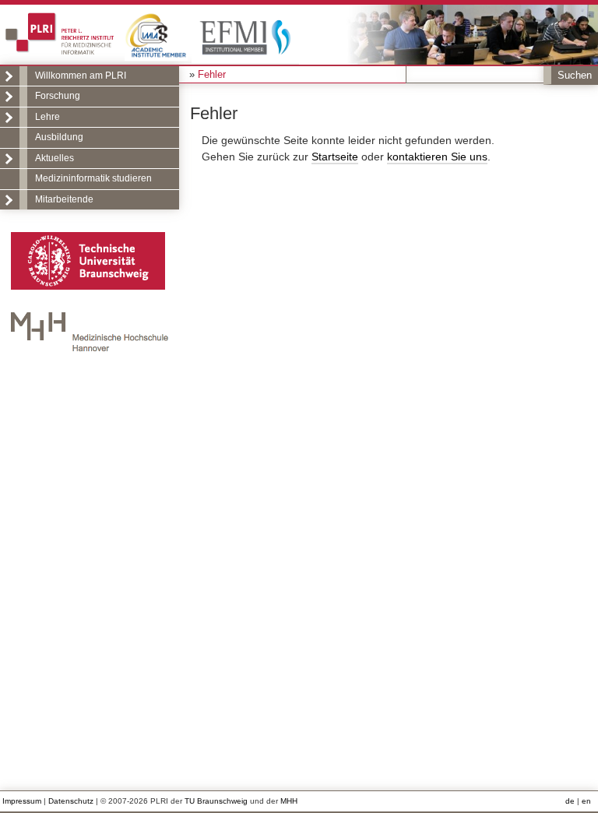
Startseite (334, 156)
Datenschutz (70, 801)
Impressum (21, 801)
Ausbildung (59, 137)
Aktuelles (54, 158)
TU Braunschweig (216, 801)
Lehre (47, 116)
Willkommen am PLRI (80, 75)
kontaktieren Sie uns (437, 156)
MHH (288, 801)
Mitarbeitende (64, 199)
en (586, 801)
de (570, 801)
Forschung (57, 95)
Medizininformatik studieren (93, 178)
